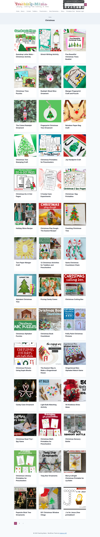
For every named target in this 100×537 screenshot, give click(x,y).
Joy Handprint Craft (73, 160)
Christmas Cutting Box (74, 299)
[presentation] (25, 40)
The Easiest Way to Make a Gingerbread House (49, 370)
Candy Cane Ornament (25, 405)
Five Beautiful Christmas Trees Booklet (71, 56)
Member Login (80, 11)
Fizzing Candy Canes (49, 299)
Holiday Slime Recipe (24, 228)
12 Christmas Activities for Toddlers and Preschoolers (50, 265)
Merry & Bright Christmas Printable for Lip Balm (74, 478)
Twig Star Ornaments (49, 476)
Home (17, 11)
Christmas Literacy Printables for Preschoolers (23, 478)
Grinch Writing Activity (50, 54)
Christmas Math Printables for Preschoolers (47, 441)
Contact (29, 11)
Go (85, 4)
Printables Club (70, 11)
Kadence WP (63, 533)
